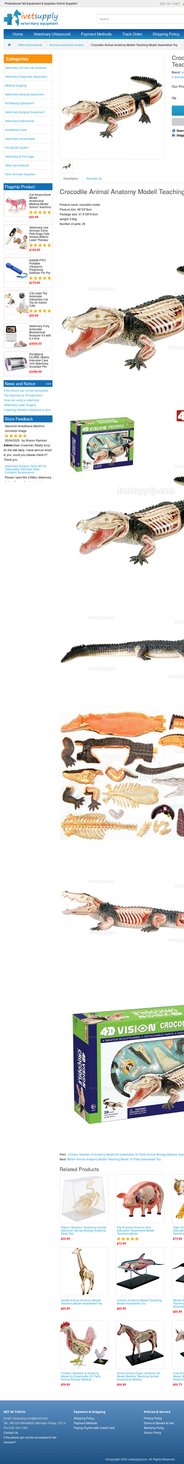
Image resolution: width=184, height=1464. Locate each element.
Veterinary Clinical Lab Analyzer (26, 67)
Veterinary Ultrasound (52, 34)
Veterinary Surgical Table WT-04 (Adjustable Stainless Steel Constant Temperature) (25, 459)
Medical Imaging (16, 85)
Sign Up (165, 3)
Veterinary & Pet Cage (19, 156)
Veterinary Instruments (19, 121)
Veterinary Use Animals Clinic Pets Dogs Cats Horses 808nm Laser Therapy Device (39, 235)
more (48, 383)
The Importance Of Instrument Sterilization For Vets (23, 395)
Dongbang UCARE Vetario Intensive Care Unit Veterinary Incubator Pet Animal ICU (39, 362)
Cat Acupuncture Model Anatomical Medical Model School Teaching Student (40, 202)
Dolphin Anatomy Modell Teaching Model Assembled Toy (139, 1301)
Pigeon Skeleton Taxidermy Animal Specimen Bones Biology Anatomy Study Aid (83, 1230)
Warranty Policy (154, 1428)
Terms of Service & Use (159, 1423)
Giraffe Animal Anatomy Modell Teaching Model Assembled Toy (81, 1301)
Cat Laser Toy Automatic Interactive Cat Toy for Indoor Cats (38, 299)
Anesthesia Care (16, 130)
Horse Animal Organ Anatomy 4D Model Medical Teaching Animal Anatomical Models (138, 1376)
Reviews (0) (94, 178)
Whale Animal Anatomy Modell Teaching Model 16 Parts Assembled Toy (114, 1159)
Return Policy (152, 1432)
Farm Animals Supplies (20, 174)
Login (176, 3)
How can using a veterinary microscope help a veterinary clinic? (27, 400)
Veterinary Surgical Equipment (25, 112)
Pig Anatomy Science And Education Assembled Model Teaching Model (135, 1230)
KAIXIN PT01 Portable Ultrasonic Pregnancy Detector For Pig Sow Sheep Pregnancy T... (39, 269)
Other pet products (30, 45)
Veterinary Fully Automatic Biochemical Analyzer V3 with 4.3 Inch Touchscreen (40, 334)
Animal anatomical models (66, 45)
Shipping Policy (84, 1418)
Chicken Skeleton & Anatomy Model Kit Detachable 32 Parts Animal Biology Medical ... (80, 1376)
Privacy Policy (153, 1418)
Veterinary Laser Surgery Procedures (20, 405)
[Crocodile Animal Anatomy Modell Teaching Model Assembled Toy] (67, 166)
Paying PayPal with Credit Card (94, 1428)
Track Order (132, 34)
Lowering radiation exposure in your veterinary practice (27, 409)
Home (18, 34)
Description (70, 178)
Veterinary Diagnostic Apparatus (26, 76)
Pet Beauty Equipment (19, 103)
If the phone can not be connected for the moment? (26, 390)
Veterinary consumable (20, 138)
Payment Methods (96, 34)
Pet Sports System (17, 147)
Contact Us (11, 1432)
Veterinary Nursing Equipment (24, 94)
